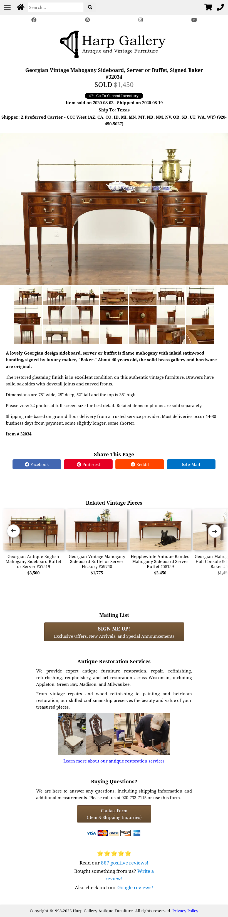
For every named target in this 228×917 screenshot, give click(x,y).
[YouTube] (194, 19)
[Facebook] (34, 19)
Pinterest (90, 464)
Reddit (142, 464)
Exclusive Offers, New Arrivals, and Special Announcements (114, 632)
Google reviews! (135, 887)
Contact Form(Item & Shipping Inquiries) (114, 814)
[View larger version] (114, 208)
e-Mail (193, 464)
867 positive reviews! (124, 862)
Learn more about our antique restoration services (114, 761)
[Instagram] (140, 19)
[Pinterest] (87, 19)
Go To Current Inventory (117, 95)
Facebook (39, 464)
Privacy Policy (185, 910)
